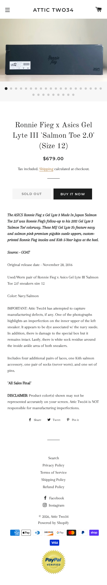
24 (48, 94)
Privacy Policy (53, 465)
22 (38, 94)
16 (80, 88)
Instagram (56, 505)
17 (85, 88)
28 (68, 94)
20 (100, 88)
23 (43, 94)
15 (75, 88)
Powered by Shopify (53, 522)
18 (90, 88)
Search (53, 458)
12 (60, 88)
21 (33, 94)
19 (95, 88)
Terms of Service (53, 472)
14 (70, 88)
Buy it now (72, 194)
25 (53, 94)
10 (51, 88)
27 (63, 94)
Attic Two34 (53, 10)
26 (58, 94)
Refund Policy (53, 487)
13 (65, 88)
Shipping (46, 169)
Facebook (56, 498)
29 (73, 94)
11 (56, 88)
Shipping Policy (53, 479)
